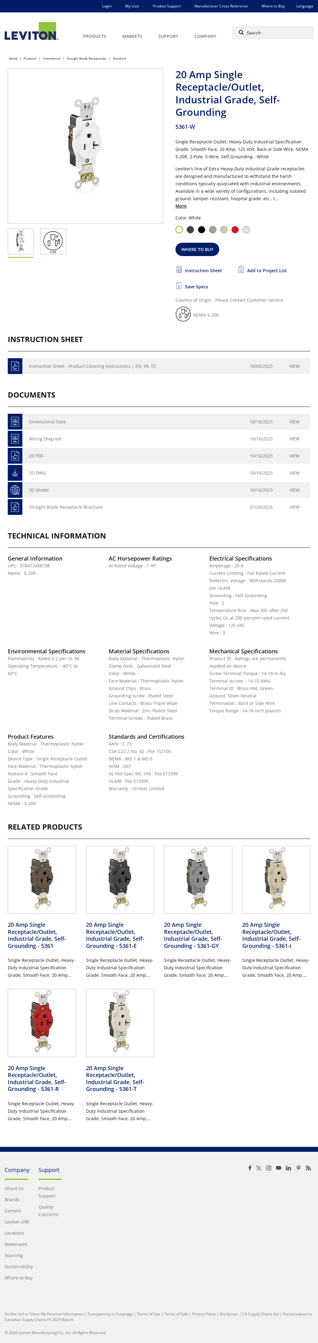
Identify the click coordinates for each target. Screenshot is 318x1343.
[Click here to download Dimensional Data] (15, 422)
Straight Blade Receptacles (87, 58)
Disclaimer (229, 1314)
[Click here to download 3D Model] (15, 490)
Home (13, 58)
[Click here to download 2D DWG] (15, 473)
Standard (119, 58)
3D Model (39, 490)
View (294, 366)
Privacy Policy (204, 1314)
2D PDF (36, 456)
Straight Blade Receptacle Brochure (66, 507)
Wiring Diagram (45, 439)
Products (30, 58)
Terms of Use (148, 1314)
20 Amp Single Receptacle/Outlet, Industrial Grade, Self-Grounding (37, 935)
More (181, 206)
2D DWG (37, 473)
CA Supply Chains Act (260, 1314)
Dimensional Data (47, 422)
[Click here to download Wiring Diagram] (15, 439)
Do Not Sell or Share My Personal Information (44, 1314)
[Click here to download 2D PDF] (15, 456)
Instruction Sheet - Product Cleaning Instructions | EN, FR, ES (92, 366)
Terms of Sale (176, 1314)
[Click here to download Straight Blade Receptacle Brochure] (15, 507)
